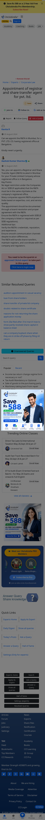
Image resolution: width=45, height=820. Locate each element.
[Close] (42, 391)
